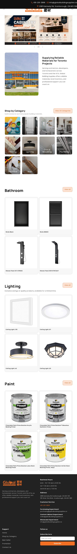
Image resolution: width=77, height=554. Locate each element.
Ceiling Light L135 (11, 329)
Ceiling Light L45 (11, 368)
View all (68, 189)
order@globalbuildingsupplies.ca (51, 517)
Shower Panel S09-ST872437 (49, 271)
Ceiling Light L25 (45, 368)
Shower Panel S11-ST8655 (14, 271)
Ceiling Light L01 (45, 329)
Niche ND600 (44, 232)
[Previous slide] (34, 47)
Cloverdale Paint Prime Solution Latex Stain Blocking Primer (20, 466)
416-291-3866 (39, 3)
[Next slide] (43, 47)
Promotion (6, 544)
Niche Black (9, 232)
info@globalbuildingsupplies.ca (63, 3)
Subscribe (57, 543)
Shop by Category (9, 536)
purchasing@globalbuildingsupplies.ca (53, 511)
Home (4, 533)
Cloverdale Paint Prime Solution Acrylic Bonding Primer (19, 426)
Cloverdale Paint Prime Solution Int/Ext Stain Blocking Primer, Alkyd (55, 466)
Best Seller (6, 540)
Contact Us (6, 547)
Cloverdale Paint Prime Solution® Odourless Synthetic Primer (54, 426)
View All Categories (63, 111)
